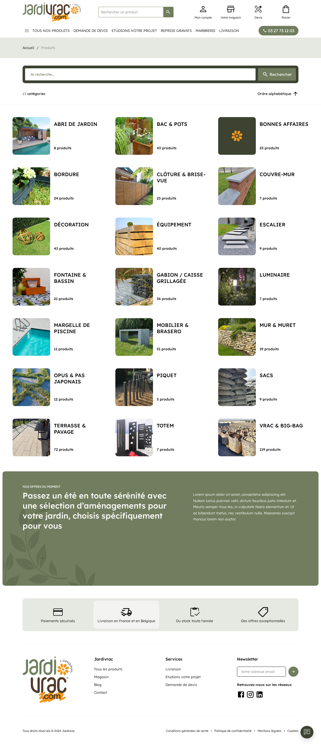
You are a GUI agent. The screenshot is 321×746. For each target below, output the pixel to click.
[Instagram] (250, 730)
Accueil (28, 47)
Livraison (229, 30)
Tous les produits (108, 704)
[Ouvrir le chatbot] (306, 732)
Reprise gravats (176, 30)
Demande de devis (90, 30)
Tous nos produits (51, 30)
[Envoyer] (293, 707)
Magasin (101, 712)
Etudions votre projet (134, 30)
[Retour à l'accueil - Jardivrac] (52, 12)
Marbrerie (205, 30)
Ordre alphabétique (274, 93)
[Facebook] (241, 730)
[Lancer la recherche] (168, 12)
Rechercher (281, 74)
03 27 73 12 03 (281, 30)
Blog (98, 720)
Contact (100, 728)
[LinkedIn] (260, 730)
